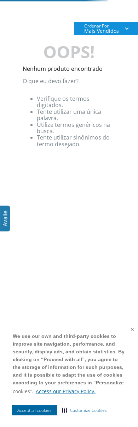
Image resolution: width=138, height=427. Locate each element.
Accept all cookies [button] (34, 410)
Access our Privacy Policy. (66, 391)
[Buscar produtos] (124, 36)
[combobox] (69, 36)
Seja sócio (82, 12)
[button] (84, 410)
